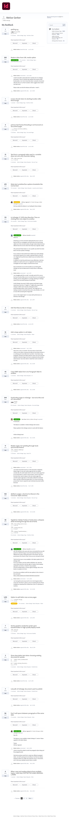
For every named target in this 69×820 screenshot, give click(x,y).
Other (32, 777)
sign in (60, 16)
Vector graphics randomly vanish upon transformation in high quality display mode (25, 626)
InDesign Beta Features (57, 40)
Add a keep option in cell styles (21, 332)
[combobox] (56, 25)
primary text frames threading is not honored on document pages (27, 125)
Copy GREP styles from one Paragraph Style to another (26, 372)
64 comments (13, 405)
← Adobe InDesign (6, 20)
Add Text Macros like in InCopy (21, 308)
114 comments (14, 188)
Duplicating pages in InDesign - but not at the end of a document (27, 398)
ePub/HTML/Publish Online (16, 61)
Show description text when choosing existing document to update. (26, 656)
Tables (33, 334)
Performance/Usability (32, 221)
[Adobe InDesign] (6, 6)
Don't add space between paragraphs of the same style (27, 714)
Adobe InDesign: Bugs (21, 35)
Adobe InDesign (16, 816)
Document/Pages (30, 132)
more (14, 270)
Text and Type (34, 162)
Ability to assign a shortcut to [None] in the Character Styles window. (25, 495)
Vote (5, 34)
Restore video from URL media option (23, 57)
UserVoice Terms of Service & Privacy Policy (29, 816)
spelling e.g (14, 29)
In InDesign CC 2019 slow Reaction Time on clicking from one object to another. (25, 218)
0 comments (13, 35)
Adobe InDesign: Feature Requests (24, 162)
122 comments (14, 221)
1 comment (13, 102)
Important (25, 43)
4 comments (13, 334)
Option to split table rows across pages (23, 597)
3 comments (13, 132)
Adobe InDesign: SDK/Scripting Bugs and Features (57, 37)
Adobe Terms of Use (43, 816)
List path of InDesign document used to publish (26, 689)
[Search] (64, 25)
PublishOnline (34, 667)
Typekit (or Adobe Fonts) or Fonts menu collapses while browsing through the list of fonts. (27, 520)
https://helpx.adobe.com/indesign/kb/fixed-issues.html (26, 575)
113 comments (23, 60)
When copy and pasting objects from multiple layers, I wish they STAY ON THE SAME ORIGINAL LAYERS (27, 773)
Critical (35, 43)
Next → (31, 798)
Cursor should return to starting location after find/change (26, 99)
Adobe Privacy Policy (51, 816)
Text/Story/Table (30, 35)
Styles (33, 717)
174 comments (22, 603)
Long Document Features (37, 188)
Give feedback (55, 29)
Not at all (16, 43)
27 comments (13, 717)
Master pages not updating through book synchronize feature (24, 446)
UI (32, 375)
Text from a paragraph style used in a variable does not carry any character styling (26, 155)
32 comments (13, 535)
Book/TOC (29, 453)
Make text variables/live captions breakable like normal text (27, 185)
